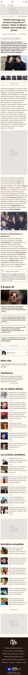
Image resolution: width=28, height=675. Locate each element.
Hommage (3, 366)
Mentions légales (19, 651)
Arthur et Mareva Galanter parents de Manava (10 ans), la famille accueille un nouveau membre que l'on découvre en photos (17, 415)
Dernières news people (8, 16)
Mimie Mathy (12, 376)
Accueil (2, 16)
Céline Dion (14, 381)
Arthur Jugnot (4, 376)
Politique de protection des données (13, 656)
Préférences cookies (21, 662)
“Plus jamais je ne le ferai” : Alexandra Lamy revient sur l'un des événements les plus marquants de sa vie (17, 425)
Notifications (4, 662)
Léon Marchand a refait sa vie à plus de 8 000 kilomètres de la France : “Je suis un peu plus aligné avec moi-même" (17, 436)
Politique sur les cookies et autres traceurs (13, 654)
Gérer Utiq (12, 662)
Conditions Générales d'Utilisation (13, 648)
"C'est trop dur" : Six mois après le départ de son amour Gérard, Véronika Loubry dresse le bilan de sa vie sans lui (17, 469)
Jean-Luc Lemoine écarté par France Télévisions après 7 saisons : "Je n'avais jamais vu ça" (17, 445)
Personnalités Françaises (11, 364)
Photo (20, 364)
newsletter (26, 2)
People (2, 364)
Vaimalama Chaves (5, 381)
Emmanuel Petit (11, 379)
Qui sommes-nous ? (8, 651)
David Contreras (10, 271)
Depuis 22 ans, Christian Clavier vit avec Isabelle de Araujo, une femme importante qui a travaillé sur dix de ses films (17, 510)
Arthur (15, 16)
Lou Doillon (3, 379)
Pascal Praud (19, 379)
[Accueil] (12, 1)
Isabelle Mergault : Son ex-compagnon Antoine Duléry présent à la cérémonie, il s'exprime (17, 460)
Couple (24, 364)
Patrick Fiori (19, 376)
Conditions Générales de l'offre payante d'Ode (13, 659)
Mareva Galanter (11, 353)
